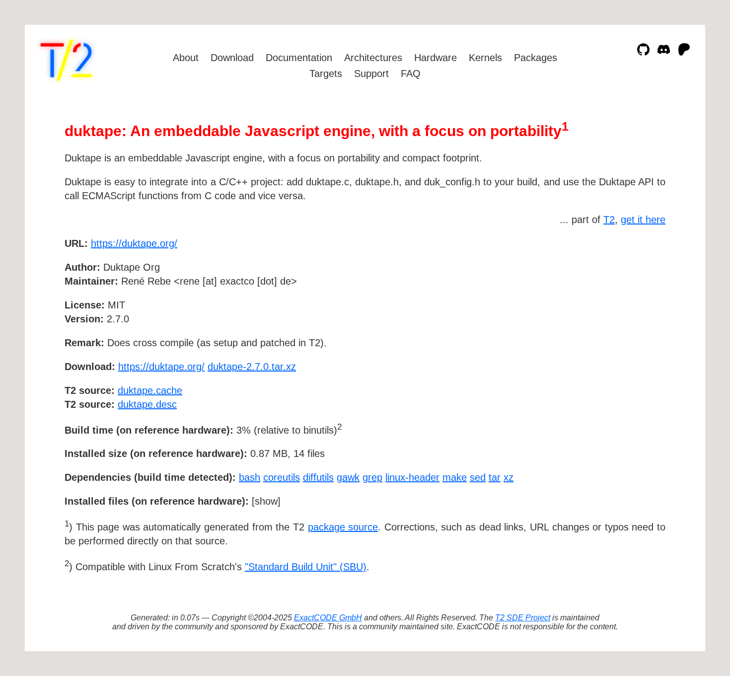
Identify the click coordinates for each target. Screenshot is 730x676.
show (266, 501)
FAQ (411, 73)
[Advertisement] (635, 301)
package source (343, 527)
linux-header (412, 477)
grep (372, 477)
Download (232, 57)
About (186, 57)
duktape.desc (147, 404)
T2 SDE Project (522, 617)
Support (371, 73)
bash (249, 477)
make (454, 477)
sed (478, 477)
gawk (348, 477)
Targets (325, 73)
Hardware (435, 57)
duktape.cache (150, 390)
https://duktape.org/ (134, 243)
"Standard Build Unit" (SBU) (305, 566)
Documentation (299, 57)
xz (508, 477)
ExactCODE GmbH (328, 617)
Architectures (373, 57)
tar (495, 477)
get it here (643, 219)
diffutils (318, 477)
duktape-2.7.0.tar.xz (252, 366)
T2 (609, 219)
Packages (535, 57)
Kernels (485, 57)
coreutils (281, 477)
